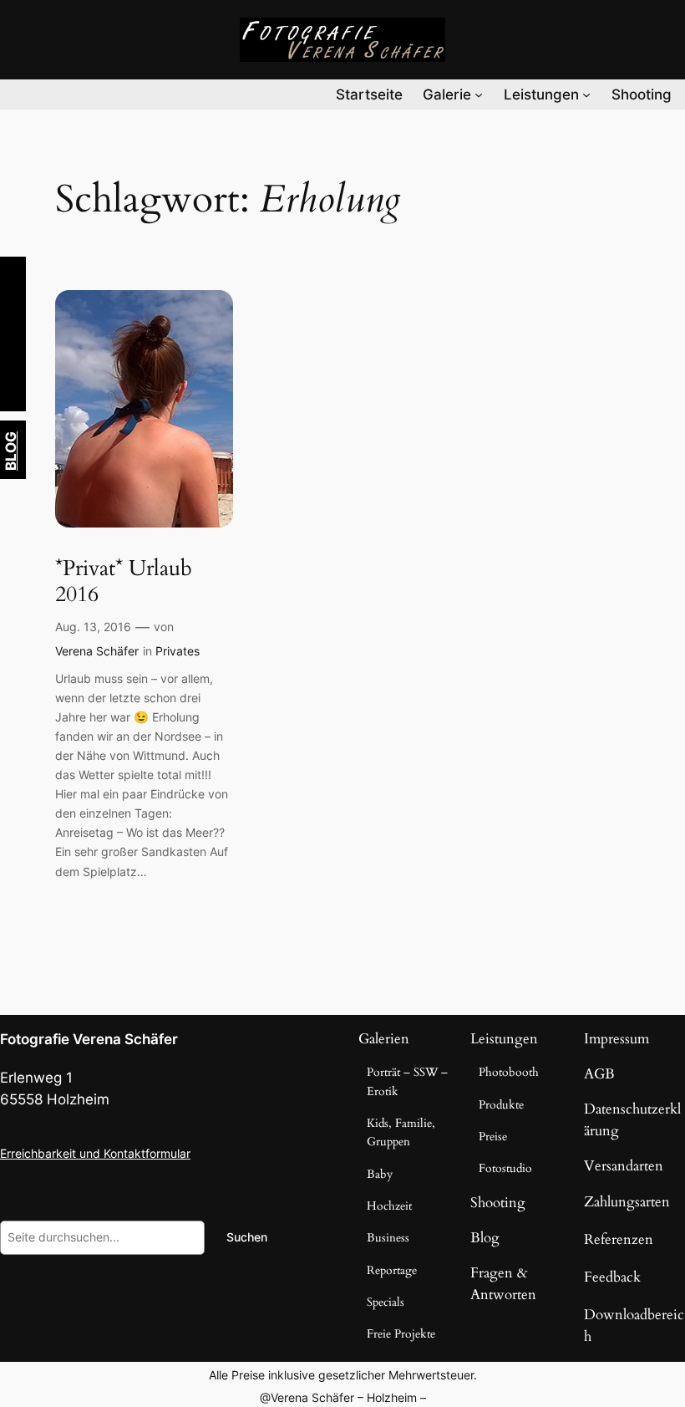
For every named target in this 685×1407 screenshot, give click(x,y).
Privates (177, 651)
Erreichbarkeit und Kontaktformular (95, 1153)
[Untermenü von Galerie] (478, 94)
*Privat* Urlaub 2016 (123, 581)
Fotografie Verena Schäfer (89, 1039)
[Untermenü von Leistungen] (586, 94)
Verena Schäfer (97, 651)
